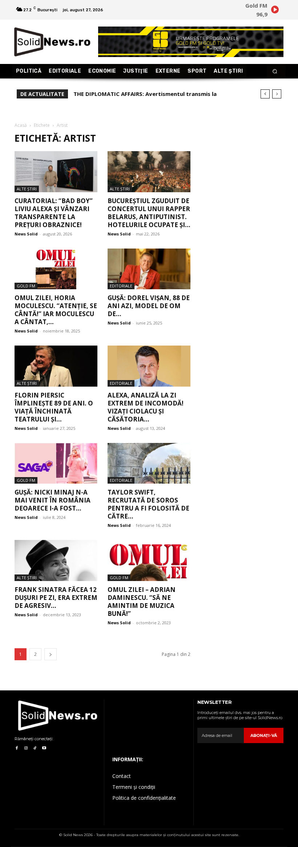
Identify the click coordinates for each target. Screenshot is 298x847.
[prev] (265, 93)
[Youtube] (44, 748)
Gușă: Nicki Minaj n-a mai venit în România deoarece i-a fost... (52, 500)
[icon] (274, 11)
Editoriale (121, 286)
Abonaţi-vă (263, 735)
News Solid (26, 234)
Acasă (21, 125)
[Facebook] (16, 748)
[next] (276, 93)
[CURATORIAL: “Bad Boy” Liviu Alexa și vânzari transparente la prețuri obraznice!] (56, 171)
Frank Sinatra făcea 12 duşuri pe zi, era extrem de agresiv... (56, 597)
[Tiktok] (35, 748)
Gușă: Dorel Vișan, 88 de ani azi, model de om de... (149, 306)
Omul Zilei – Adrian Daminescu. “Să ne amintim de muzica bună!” (142, 601)
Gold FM (26, 286)
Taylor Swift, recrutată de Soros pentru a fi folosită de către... (148, 504)
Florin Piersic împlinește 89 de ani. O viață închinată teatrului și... (54, 407)
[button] (275, 71)
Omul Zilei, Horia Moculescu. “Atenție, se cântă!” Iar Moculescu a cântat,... (56, 310)
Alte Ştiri (27, 188)
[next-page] (50, 654)
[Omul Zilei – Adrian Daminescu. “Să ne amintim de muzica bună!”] (149, 560)
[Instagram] (25, 748)
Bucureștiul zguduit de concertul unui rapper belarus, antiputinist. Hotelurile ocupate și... (149, 213)
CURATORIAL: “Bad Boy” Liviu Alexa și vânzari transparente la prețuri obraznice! (54, 213)
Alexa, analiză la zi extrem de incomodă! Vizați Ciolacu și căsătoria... (146, 407)
